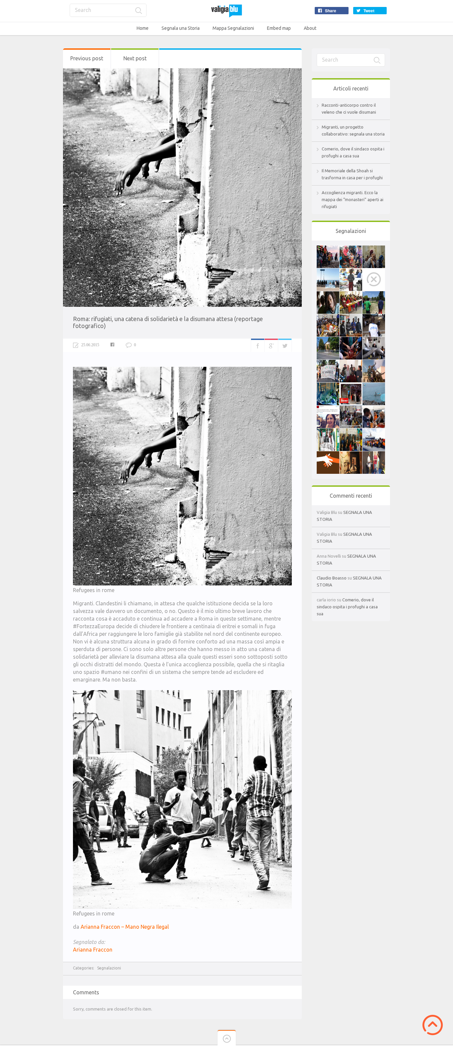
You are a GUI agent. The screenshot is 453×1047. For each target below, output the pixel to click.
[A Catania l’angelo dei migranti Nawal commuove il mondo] (373, 363)
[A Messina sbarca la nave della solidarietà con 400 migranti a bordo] (373, 431)
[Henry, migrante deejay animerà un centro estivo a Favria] (373, 454)
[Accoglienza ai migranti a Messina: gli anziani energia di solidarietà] (351, 363)
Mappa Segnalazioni (233, 28)
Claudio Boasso (332, 578)
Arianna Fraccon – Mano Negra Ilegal (125, 927)
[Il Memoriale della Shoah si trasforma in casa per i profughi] (373, 249)
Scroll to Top (432, 1025)
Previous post (86, 58)
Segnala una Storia (181, 28)
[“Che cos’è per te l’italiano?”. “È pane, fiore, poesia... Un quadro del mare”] (351, 454)
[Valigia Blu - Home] (226, 11)
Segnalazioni (109, 968)
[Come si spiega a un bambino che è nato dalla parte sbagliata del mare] (373, 271)
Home (143, 28)
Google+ (271, 345)
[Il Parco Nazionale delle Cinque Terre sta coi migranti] (328, 271)
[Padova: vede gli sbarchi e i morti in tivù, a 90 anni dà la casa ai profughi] (328, 340)
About (310, 28)
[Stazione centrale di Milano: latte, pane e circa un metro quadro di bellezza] (328, 317)
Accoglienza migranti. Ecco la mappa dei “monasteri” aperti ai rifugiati (352, 199)
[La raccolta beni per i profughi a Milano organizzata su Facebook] (351, 409)
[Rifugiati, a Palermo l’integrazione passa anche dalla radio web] (373, 317)
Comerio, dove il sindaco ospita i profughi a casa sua (347, 606)
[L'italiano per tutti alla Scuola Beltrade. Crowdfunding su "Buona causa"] (351, 294)
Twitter (284, 345)
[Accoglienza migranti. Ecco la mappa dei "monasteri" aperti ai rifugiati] (351, 271)
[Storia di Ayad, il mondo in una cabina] (351, 386)
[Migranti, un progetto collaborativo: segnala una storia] (351, 249)
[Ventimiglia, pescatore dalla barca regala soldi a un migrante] (373, 386)
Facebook (257, 345)
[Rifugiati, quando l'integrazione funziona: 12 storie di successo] (328, 363)
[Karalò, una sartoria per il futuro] (351, 317)
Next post (135, 58)
